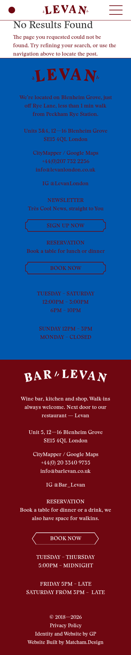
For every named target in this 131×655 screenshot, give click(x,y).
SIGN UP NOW (65, 225)
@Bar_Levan (69, 485)
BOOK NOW (65, 268)
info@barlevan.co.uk (65, 471)
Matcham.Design (84, 642)
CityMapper (47, 153)
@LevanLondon (69, 183)
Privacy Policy (66, 626)
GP (92, 634)
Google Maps (82, 153)
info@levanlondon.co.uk (65, 169)
